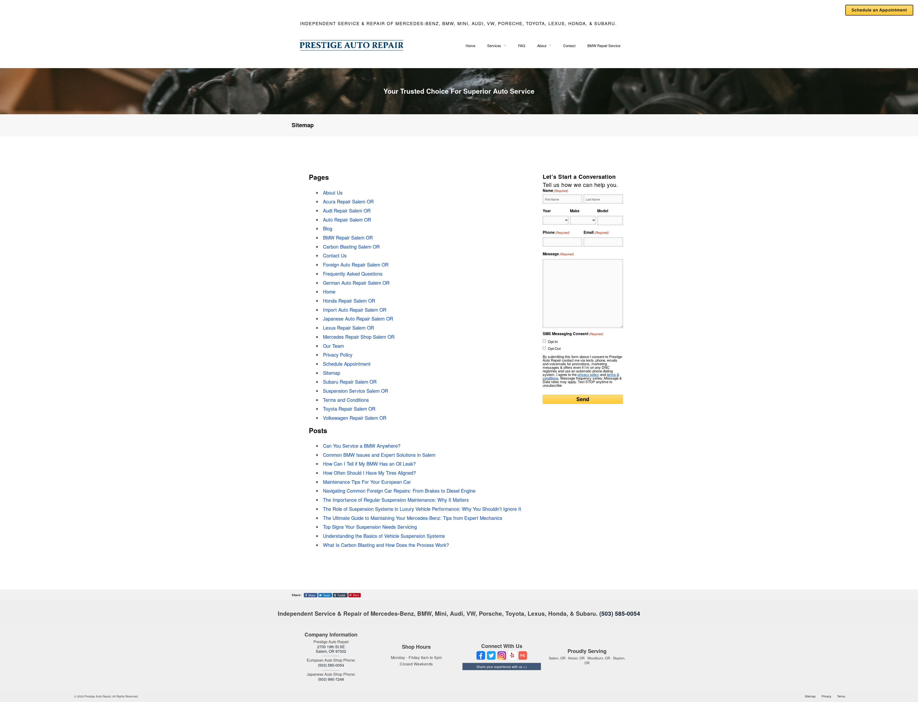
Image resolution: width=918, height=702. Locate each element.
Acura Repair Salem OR (348, 201)
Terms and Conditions (346, 399)
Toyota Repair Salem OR (349, 408)
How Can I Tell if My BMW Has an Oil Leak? (369, 463)
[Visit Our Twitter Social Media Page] (491, 655)
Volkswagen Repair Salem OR (354, 417)
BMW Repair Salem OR (348, 237)
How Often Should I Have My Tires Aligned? (369, 472)
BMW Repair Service (603, 45)
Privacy (826, 696)
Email (596, 232)
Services (494, 45)
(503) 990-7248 (331, 679)
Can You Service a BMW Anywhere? (361, 445)
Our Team (333, 345)
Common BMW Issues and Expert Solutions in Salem (379, 454)
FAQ (521, 45)
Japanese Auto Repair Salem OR (358, 318)
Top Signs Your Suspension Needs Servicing (370, 526)
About (541, 45)
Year (547, 210)
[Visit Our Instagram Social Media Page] (501, 655)
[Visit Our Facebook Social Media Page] (480, 655)
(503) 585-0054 (619, 613)
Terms (841, 696)
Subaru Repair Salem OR (350, 381)
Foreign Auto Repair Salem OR (355, 264)
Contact (569, 45)
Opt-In (553, 341)
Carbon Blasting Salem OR (351, 246)
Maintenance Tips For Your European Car (367, 481)
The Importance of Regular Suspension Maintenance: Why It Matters (396, 499)
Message (558, 253)
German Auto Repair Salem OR (356, 282)
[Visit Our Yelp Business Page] (512, 655)
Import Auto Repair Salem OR (354, 309)
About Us (333, 192)
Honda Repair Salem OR (349, 300)
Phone (556, 232)
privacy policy (588, 374)
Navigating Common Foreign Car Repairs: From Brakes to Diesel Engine (399, 490)
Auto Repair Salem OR (347, 219)
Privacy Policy (337, 354)
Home (470, 45)
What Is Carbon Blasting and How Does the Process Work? (386, 544)
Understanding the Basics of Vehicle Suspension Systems (384, 535)
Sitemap (331, 372)
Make (574, 210)
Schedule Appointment (347, 363)
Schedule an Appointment (879, 10)
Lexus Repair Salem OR (348, 327)
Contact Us (335, 255)
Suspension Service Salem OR (355, 390)
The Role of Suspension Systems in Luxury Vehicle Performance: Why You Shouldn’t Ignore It (422, 508)
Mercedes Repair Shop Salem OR (358, 336)
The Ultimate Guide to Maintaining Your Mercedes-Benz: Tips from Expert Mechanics (412, 517)
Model (602, 210)
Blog (327, 228)
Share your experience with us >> (501, 666)
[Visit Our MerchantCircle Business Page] (523, 655)
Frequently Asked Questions (352, 273)
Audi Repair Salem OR (347, 210)
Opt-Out (554, 348)
